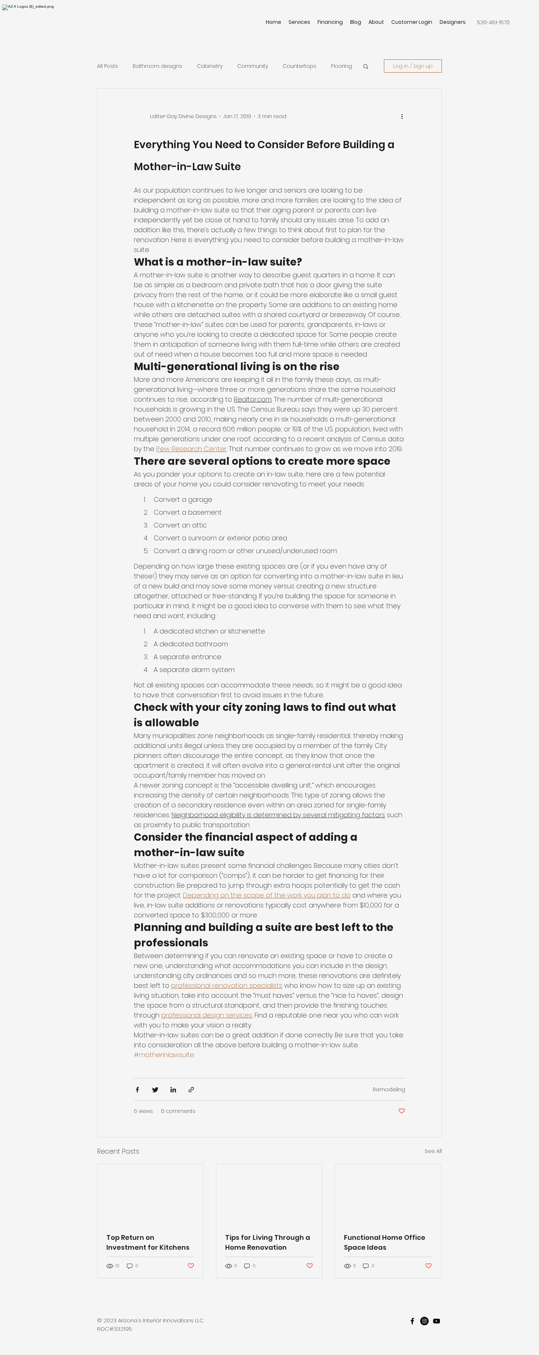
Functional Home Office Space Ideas (384, 1242)
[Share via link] (191, 1089)
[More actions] (404, 116)
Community (252, 66)
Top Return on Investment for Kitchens (148, 1242)
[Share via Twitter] (155, 1089)
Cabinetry (210, 66)
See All (433, 1151)
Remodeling (389, 1089)
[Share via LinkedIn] (173, 1089)
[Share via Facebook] (137, 1089)
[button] (365, 67)
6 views (143, 1111)
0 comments (178, 1111)
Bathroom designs (157, 66)
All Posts (107, 66)
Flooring (341, 66)
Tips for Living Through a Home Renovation (267, 1242)
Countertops (299, 66)
